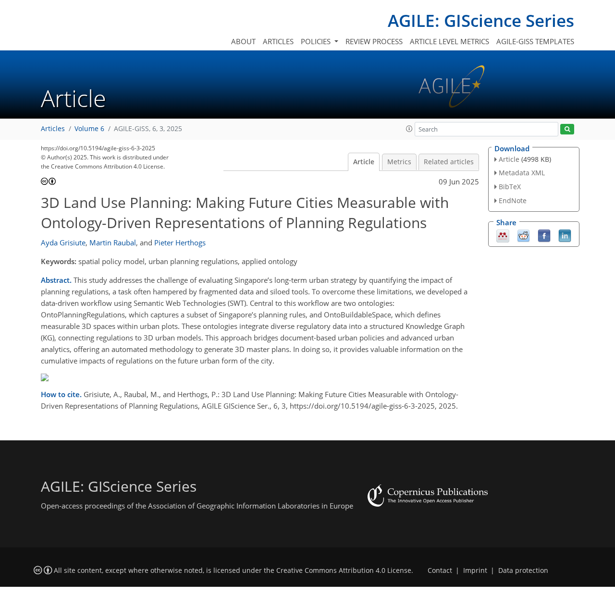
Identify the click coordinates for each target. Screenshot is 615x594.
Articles (278, 41)
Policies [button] (316, 41)
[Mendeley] (502, 235)
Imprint (475, 570)
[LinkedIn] (564, 235)
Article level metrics (449, 41)
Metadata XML (522, 172)
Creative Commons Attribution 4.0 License (343, 570)
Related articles (449, 162)
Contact (440, 570)
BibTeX (510, 186)
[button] (409, 128)
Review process (374, 41)
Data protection (523, 570)
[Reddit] (523, 235)
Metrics (399, 162)
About (243, 41)
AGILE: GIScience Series (481, 20)
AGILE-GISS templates (535, 41)
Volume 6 (89, 128)
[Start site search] (567, 129)
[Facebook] (544, 235)
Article (363, 162)
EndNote (513, 200)
